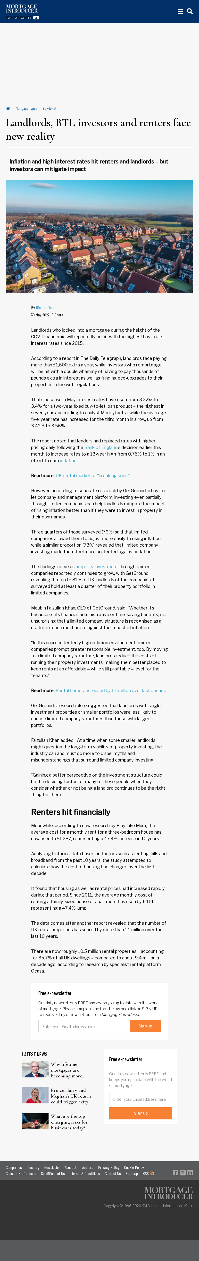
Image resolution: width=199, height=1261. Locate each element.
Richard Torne (46, 307)
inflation (68, 460)
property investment (96, 566)
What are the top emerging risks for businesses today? (69, 1122)
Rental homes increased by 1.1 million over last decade (111, 690)
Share (59, 314)
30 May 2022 (40, 314)
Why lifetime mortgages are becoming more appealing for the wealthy (68, 1070)
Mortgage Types (26, 108)
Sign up (145, 1026)
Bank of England (101, 447)
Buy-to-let (49, 108)
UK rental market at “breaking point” (93, 475)
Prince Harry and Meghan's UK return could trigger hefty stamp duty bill (71, 1096)
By (43, 307)
